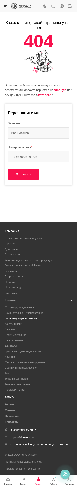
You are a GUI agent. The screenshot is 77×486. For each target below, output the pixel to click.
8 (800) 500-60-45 (21, 429)
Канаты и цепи (13, 323)
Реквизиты (11, 271)
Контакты (12, 422)
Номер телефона (20, 147)
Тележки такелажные (17, 384)
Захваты (10, 329)
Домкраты (11, 345)
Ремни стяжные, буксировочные (24, 312)
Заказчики (11, 293)
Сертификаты (13, 254)
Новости (10, 282)
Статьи (10, 410)
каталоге (44, 95)
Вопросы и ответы (15, 276)
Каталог (10, 300)
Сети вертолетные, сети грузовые (25, 362)
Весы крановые (14, 340)
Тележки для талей (16, 378)
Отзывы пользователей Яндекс (23, 265)
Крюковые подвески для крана (23, 351)
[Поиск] (53, 6)
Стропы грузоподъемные (19, 307)
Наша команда (13, 287)
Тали (7, 373)
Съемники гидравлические (21, 367)
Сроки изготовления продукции (23, 238)
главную (60, 90)
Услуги (9, 396)
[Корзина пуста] (70, 6)
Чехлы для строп (15, 389)
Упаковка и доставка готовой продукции (28, 260)
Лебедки (10, 356)
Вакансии (12, 416)
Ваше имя (14, 123)
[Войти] (62, 6)
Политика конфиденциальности (23, 461)
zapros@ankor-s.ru (22, 437)
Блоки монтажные (15, 334)
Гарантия (10, 243)
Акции (9, 404)
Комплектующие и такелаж (21, 318)
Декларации (12, 249)
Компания (12, 231)
